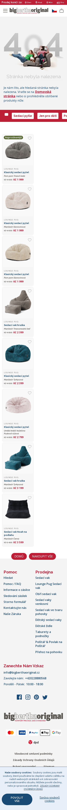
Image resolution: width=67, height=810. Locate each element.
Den (29, 2)
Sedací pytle (23, 116)
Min (51, 2)
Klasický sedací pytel (16, 430)
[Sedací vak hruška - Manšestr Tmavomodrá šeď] (18, 302)
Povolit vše (17, 799)
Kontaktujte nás (15, 608)
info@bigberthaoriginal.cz (22, 672)
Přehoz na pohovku (48, 652)
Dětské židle (43, 626)
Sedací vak (42, 578)
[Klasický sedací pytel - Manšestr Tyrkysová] (18, 353)
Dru (62, 2)
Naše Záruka (12, 614)
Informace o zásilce (17, 590)
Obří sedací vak (45, 594)
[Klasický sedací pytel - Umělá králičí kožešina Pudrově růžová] (18, 404)
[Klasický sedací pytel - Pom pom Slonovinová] (18, 251)
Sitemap (49, 766)
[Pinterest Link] (37, 699)
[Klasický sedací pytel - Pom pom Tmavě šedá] (18, 150)
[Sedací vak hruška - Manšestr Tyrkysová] (18, 458)
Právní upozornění (24, 766)
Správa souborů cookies (49, 799)
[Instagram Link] (28, 699)
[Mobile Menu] (5, 11)
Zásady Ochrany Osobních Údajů (33, 760)
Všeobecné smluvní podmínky (33, 753)
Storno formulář (15, 602)
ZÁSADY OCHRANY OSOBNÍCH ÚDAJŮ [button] (42, 787)
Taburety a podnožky (43, 634)
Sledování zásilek (15, 596)
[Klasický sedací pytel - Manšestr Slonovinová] (18, 201)
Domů (19, 556)
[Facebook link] (20, 699)
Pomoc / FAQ (12, 584)
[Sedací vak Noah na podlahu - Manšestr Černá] (18, 509)
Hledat (8, 578)
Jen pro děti (48, 116)
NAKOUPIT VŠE (42, 556)
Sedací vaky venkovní (43, 602)
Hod (40, 2)
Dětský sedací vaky (48, 620)
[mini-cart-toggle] (61, 11)
